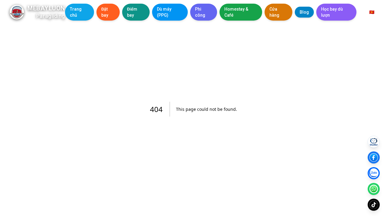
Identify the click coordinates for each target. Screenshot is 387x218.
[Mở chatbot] (374, 142)
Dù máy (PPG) (164, 12)
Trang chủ (76, 12)
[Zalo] (374, 173)
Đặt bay (104, 12)
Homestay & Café (236, 12)
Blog (304, 12)
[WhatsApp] (374, 189)
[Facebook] (374, 157)
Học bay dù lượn (332, 12)
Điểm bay (132, 12)
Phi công (200, 12)
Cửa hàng (274, 12)
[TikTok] (374, 205)
